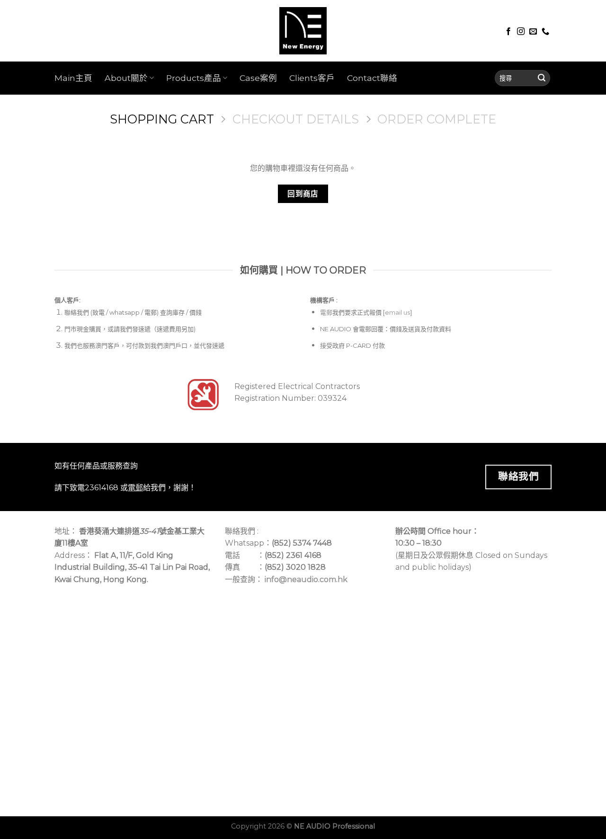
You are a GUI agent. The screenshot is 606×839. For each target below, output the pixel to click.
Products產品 (193, 78)
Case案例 (258, 78)
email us (397, 312)
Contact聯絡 (372, 78)
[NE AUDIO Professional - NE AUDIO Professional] (303, 30)
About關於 (126, 78)
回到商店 (303, 193)
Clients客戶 (312, 78)
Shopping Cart (162, 119)
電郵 (326, 312)
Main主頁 (73, 78)
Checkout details (295, 119)
